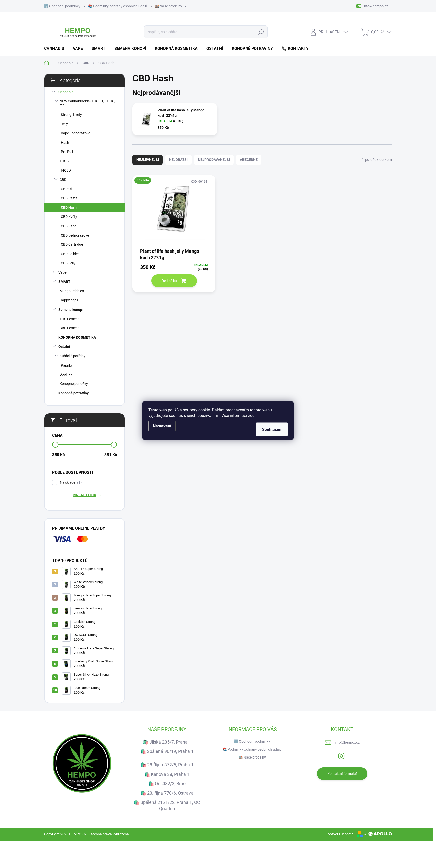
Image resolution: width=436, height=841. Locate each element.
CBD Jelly (68, 263)
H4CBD (65, 170)
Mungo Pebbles (72, 291)
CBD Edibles (70, 254)
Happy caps (69, 300)
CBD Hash (69, 207)
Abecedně (249, 160)
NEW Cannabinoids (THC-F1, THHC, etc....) (87, 103)
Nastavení (162, 426)
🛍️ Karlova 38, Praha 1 (166, 774)
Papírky (67, 365)
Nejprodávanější (214, 160)
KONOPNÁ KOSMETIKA (77, 337)
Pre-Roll (67, 152)
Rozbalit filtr (84, 495)
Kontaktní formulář (342, 774)
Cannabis (65, 92)
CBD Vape (68, 226)
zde (251, 415)
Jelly (64, 124)
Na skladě (70, 482)
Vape (62, 272)
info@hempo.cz (347, 742)
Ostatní (64, 347)
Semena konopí (70, 309)
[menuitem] (56, 48)
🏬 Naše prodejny (168, 6)
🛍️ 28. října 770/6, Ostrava (167, 793)
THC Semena (70, 319)
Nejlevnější (147, 160)
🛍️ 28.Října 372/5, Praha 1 (167, 764)
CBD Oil (66, 189)
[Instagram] (341, 755)
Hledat (261, 32)
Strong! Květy (71, 115)
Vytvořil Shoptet (340, 834)
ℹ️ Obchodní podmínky (62, 6)
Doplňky (66, 374)
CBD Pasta (69, 198)
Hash (65, 143)
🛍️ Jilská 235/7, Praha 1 (167, 742)
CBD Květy (69, 217)
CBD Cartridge (72, 244)
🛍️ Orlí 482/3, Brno (167, 783)
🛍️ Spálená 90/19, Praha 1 (167, 751)
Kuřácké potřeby (72, 356)
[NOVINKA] (174, 211)
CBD (63, 180)
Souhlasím (271, 429)
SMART (64, 281)
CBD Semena (70, 328)
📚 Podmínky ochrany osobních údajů (117, 6)
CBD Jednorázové (75, 235)
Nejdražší (178, 160)
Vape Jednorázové (75, 133)
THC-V (65, 161)
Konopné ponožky (74, 384)
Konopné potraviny (73, 393)
